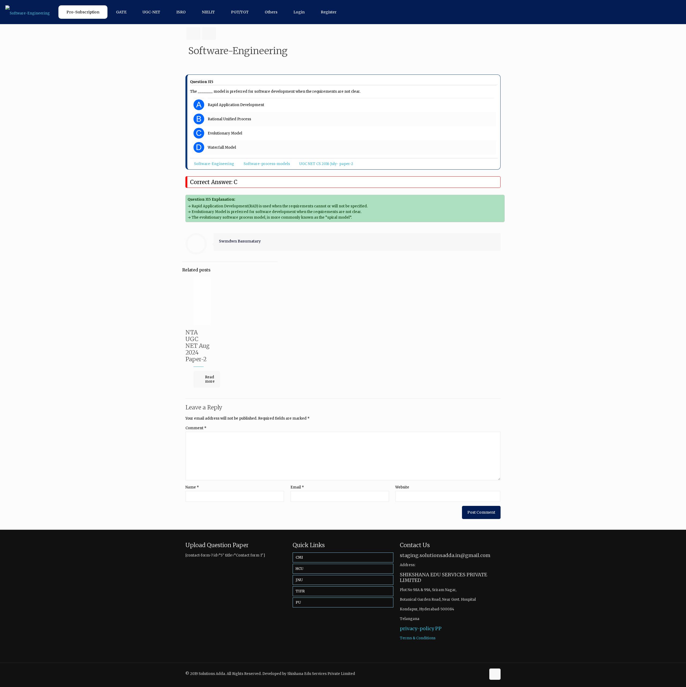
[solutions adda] (27, 12)
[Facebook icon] (476, 673)
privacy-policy (417, 628)
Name (192, 487)
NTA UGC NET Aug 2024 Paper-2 (197, 346)
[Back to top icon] (495, 674)
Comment (195, 428)
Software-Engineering (214, 164)
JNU (299, 580)
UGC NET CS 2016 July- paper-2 (326, 164)
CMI (299, 557)
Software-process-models (267, 164)
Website (402, 487)
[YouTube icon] (482, 673)
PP (438, 628)
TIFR (300, 591)
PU (298, 602)
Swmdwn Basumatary (240, 241)
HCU (299, 568)
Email (297, 487)
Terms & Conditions (417, 638)
